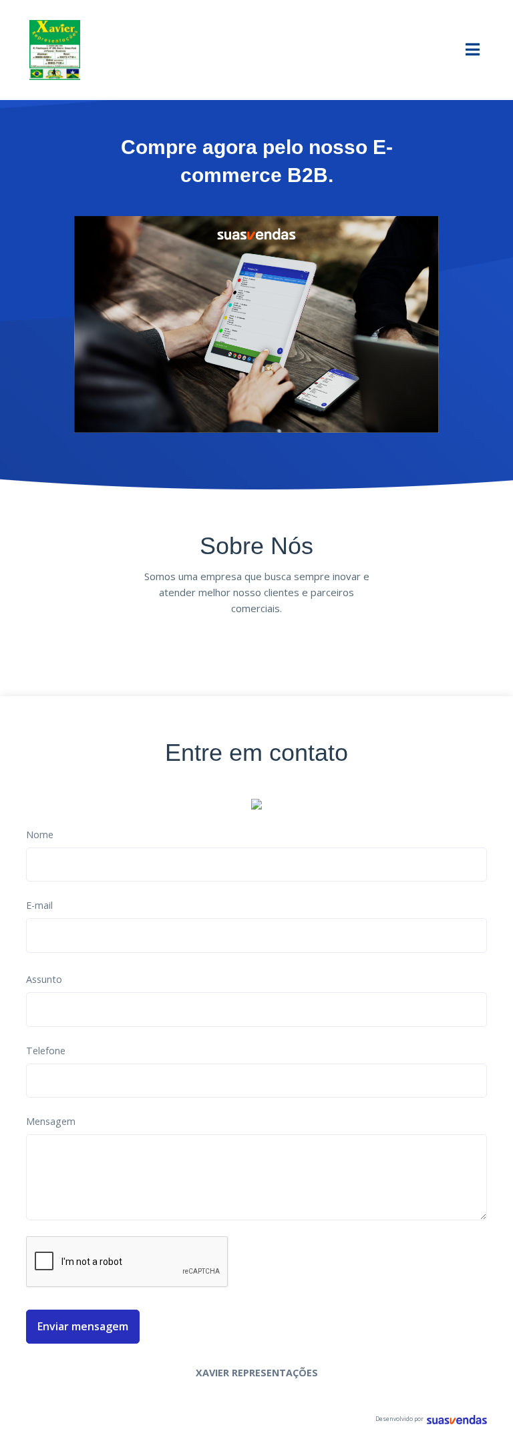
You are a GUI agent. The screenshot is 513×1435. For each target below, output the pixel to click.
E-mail (39, 905)
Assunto (44, 979)
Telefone (45, 1050)
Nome (39, 834)
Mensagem (50, 1121)
